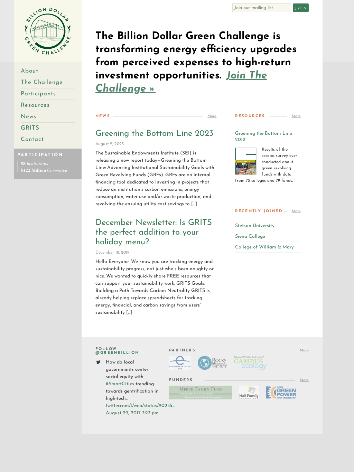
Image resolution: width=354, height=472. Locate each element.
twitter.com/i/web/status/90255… (140, 405)
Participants (38, 94)
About (29, 71)
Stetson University (254, 225)
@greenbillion (117, 353)
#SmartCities (120, 384)
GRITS (30, 128)
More (211, 116)
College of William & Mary (264, 247)
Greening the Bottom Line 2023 (154, 134)
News (28, 117)
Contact (32, 139)
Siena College (250, 236)
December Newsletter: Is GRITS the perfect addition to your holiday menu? (153, 232)
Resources (35, 105)
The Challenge (42, 82)
